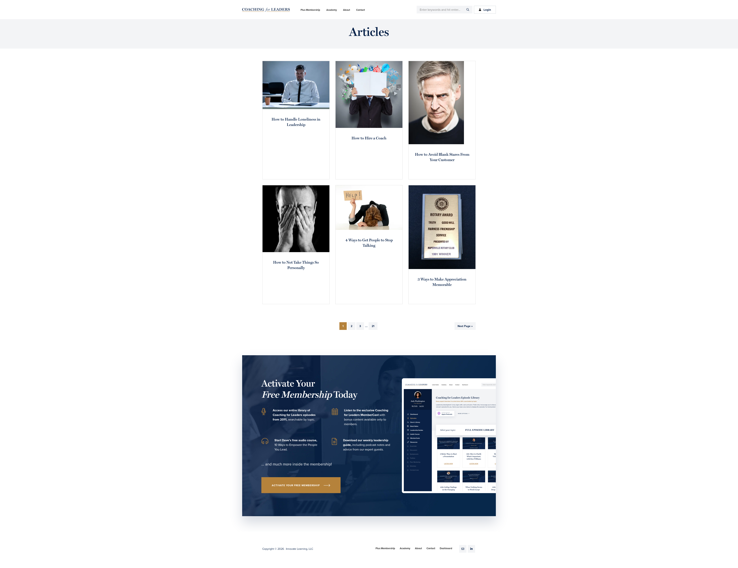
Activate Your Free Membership (296, 485)
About (418, 548)
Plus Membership (385, 548)
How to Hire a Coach (369, 138)
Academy (405, 548)
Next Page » (465, 327)
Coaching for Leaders (266, 10)
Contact (430, 548)
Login (487, 10)
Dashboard (446, 548)
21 (374, 326)
